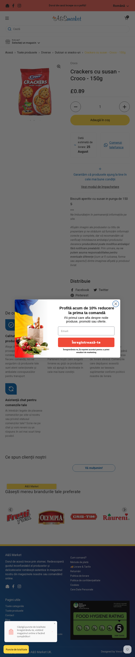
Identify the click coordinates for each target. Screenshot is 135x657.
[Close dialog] (116, 304)
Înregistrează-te (86, 342)
